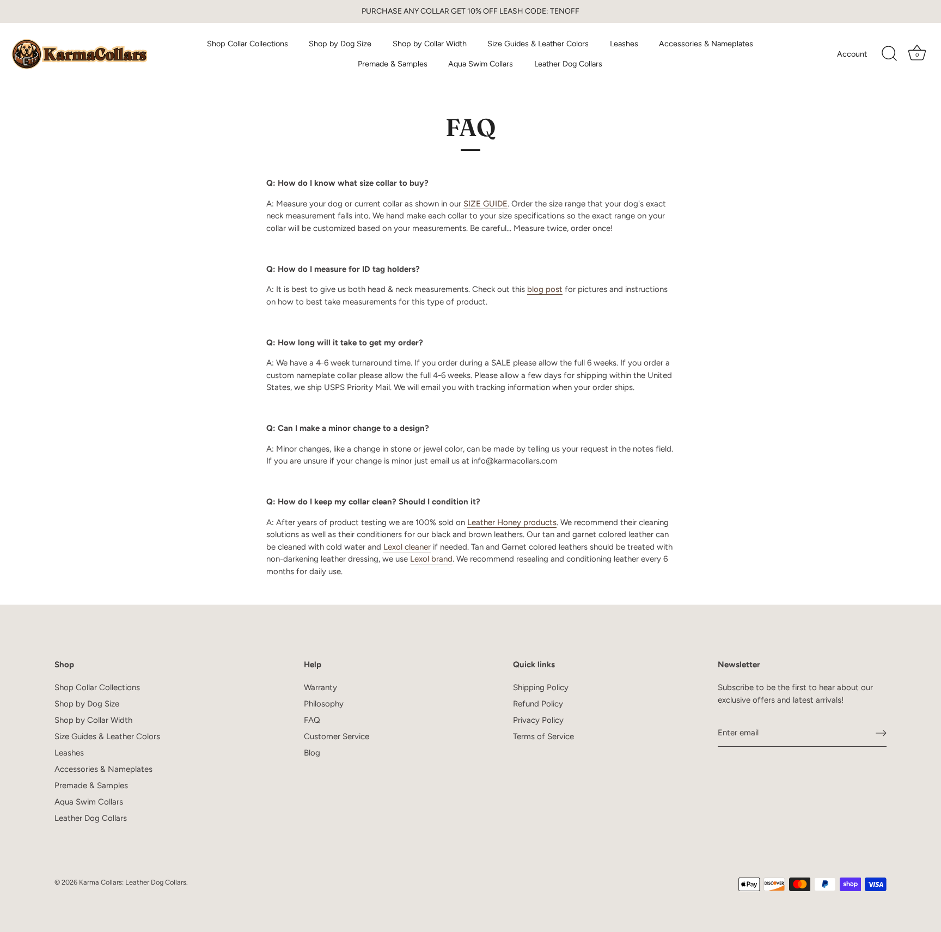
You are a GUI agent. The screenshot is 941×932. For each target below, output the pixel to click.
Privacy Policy (538, 720)
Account (852, 54)
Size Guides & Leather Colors (538, 43)
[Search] (889, 54)
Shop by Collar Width (430, 43)
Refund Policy (538, 704)
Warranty (320, 687)
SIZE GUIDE (485, 204)
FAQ (312, 720)
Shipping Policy (541, 687)
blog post (545, 289)
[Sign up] (881, 733)
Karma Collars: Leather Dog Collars (132, 882)
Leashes (624, 43)
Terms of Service (543, 736)
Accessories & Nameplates (706, 43)
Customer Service (336, 736)
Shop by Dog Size (340, 43)
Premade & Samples (392, 64)
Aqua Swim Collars (480, 64)
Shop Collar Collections (247, 43)
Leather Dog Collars (568, 64)
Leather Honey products (512, 522)
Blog (312, 753)
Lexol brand (431, 559)
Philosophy (324, 704)
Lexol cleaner (407, 547)
